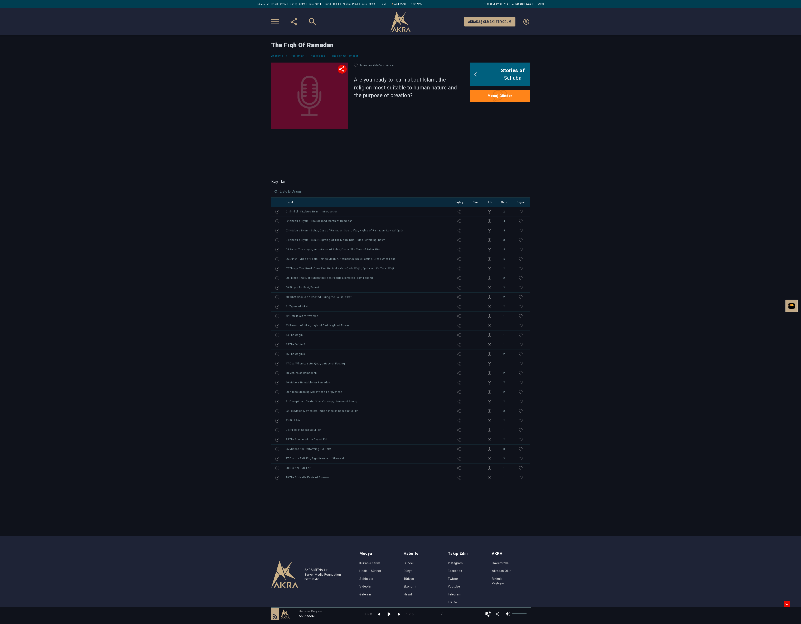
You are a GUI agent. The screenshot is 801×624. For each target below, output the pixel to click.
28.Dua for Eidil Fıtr (298, 468)
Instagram (455, 563)
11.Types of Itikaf (297, 306)
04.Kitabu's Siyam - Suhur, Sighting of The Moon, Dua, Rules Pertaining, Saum (335, 239)
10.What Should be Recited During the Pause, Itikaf (319, 297)
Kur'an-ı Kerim (369, 563)
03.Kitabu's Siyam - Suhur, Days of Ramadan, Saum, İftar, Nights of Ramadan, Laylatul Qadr (344, 230)
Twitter (453, 579)
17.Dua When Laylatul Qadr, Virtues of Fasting (315, 363)
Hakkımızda (500, 563)
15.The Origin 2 (295, 344)
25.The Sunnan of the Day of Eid (306, 439)
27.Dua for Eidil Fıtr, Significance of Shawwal (315, 458)
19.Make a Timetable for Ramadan (308, 382)
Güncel (409, 563)
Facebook (455, 571)
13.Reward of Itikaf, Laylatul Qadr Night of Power (317, 325)
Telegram (454, 594)
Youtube (454, 586)
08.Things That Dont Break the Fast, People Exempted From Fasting (329, 277)
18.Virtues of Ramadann (301, 372)
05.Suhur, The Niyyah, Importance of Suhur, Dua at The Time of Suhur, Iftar (333, 249)
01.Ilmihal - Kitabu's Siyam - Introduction (312, 211)
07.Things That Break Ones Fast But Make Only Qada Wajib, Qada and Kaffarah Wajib (341, 268)
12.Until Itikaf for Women (302, 316)
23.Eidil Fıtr (293, 420)
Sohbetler (366, 579)
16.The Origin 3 (295, 353)
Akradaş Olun (501, 571)
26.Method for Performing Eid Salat (308, 449)
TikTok (452, 602)
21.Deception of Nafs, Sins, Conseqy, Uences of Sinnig (321, 401)
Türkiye (409, 579)
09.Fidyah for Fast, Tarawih (303, 287)
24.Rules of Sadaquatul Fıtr (303, 429)
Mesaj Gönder (499, 96)
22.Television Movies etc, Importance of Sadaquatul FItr (322, 410)
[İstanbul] (264, 4)
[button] (275, 614)
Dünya (408, 571)
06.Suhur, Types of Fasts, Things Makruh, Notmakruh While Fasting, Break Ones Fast (340, 258)
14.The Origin (294, 334)
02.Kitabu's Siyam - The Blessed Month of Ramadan (319, 220)
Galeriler (365, 594)
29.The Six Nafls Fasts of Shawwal (308, 477)
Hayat (408, 594)
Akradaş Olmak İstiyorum (489, 22)
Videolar (365, 586)
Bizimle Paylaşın (498, 581)
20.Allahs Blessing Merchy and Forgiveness (314, 391)
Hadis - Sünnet (370, 571)
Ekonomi (410, 586)
